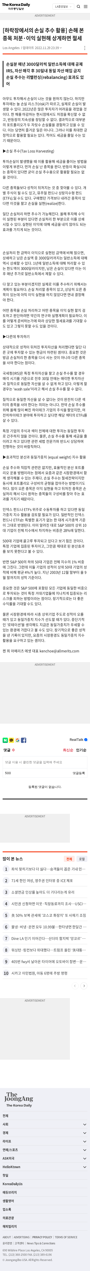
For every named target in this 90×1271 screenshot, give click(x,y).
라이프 (7, 1141)
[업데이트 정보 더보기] (42, 47)
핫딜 (5, 1175)
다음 (83, 985)
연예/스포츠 (10, 1149)
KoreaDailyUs (12, 1183)
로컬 (82, 859)
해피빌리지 (10, 1226)
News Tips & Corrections (41, 1243)
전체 (69, 859)
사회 (5, 1124)
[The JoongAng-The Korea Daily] (18, 1099)
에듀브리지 (10, 1192)
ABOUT (7, 1237)
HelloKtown (11, 1166)
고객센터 (19, 1243)
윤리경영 (7, 1243)
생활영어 (8, 1201)
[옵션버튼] (84, 48)
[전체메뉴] (85, 6)
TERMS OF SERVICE (66, 1237)
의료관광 (8, 1218)
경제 (5, 1132)
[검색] (78, 6)
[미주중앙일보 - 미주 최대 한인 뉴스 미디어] (16, 6)
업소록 (7, 1209)
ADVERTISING (21, 1237)
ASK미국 (8, 1158)
